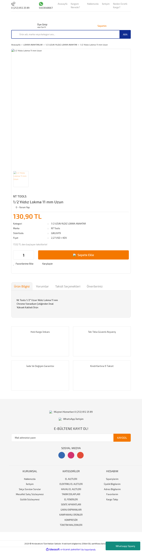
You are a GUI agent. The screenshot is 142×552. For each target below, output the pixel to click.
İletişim (106, 3)
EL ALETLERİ (71, 479)
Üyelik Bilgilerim (112, 484)
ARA (125, 34)
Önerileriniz (95, 286)
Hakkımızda (93, 3)
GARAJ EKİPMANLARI (71, 509)
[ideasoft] (53, 549)
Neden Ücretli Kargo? (120, 5)
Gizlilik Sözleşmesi (29, 499)
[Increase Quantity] (31, 254)
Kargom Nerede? (75, 5)
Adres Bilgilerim (112, 489)
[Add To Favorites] (23, 264)
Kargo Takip (112, 499)
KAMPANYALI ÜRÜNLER (71, 514)
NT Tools (19, 196)
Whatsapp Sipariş (125, 546)
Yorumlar (42, 286)
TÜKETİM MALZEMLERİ (71, 525)
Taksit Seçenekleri (67, 286)
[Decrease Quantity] (16, 254)
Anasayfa (62, 3)
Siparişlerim (112, 479)
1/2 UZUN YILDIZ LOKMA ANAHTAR (68, 223)
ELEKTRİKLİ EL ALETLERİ (71, 484)
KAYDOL (122, 437)
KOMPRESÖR (71, 520)
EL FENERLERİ (71, 499)
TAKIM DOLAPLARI (71, 494)
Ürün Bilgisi (22, 286)
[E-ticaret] (70, 549)
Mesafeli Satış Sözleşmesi (30, 494)
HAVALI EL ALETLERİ (71, 489)
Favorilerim (112, 494)
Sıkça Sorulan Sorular (30, 489)
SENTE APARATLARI (71, 504)
